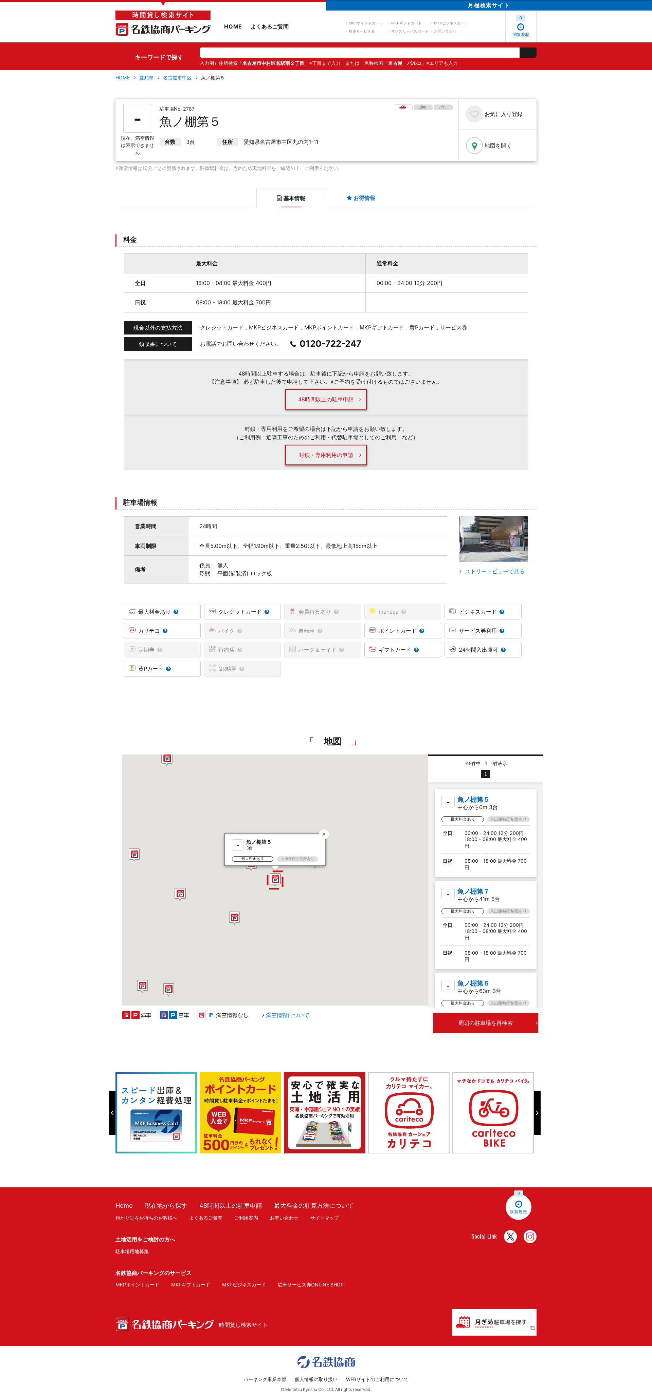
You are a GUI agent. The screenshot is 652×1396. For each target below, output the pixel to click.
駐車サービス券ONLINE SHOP (311, 1284)
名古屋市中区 (177, 77)
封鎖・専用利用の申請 (326, 455)
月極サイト (489, 5)
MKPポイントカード (366, 23)
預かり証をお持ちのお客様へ (146, 1218)
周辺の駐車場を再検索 (485, 1022)
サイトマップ (324, 1218)
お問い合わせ (445, 31)
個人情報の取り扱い (316, 1379)
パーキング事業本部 (264, 1379)
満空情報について (287, 1015)
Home (124, 1205)
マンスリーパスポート (410, 31)
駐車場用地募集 (132, 1251)
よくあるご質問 (270, 26)
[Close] (324, 834)
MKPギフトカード (406, 23)
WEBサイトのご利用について (377, 1379)
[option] (157, 1112)
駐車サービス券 (362, 31)
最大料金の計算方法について (314, 1205)
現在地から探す (166, 1205)
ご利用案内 (246, 1218)
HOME (233, 26)
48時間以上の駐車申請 (326, 399)
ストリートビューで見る (495, 571)
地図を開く (498, 145)
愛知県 (146, 77)
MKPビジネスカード (451, 23)
